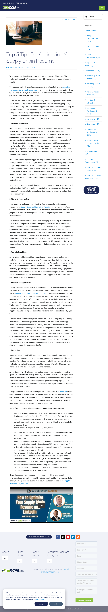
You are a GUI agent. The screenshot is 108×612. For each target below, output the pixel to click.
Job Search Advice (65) (91, 101)
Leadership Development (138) (92, 111)
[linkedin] (73, 537)
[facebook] (58, 537)
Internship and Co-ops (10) (94, 85)
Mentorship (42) (93, 119)
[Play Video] (41, 505)
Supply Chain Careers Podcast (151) (93, 168)
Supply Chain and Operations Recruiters (36, 207)
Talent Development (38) (93, 56)
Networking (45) (93, 124)
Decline (56, 604)
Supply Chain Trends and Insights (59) (93, 176)
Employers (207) (91, 30)
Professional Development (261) (92, 132)
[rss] (78, 537)
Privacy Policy (40, 599)
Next (74, 19)
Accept (41, 604)
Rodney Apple (12, 67)
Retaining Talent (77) (93, 47)
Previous (67, 19)
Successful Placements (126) (91, 160)
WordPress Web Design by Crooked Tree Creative (68, 609)
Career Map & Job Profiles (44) (93, 77)
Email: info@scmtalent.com (55, 570)
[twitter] (63, 537)
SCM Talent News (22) (91, 152)
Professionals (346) (92, 71)
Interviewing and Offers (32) (93, 93)
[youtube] (68, 537)
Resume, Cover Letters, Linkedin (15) (93, 143)
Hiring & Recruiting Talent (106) (93, 38)
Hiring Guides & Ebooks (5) (91, 64)
